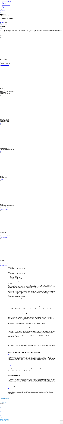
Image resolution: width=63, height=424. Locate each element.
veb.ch (9, 342)
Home (1, 10)
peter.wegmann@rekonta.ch (4, 65)
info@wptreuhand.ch (3, 422)
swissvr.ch (9, 365)
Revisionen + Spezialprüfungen (6, 1)
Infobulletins (4, 3)
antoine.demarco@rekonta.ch (4, 237)
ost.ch (8, 354)
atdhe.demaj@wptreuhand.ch (4, 209)
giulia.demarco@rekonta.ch (4, 265)
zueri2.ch (9, 388)
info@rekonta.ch (2, 123)
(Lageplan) (7, 420)
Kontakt (3, 10)
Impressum (3, 413)
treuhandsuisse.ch (10, 303)
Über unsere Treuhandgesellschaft (7, 2)
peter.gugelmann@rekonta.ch (4, 94)
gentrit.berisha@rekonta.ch (4, 179)
